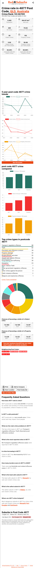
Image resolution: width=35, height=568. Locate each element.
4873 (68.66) (14, 351)
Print (6, 387)
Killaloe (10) (13, 514)
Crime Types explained (9, 279)
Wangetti (26, 478)
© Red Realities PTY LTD (8, 565)
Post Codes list (22, 390)
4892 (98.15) (5, 354)
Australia (23, 11)
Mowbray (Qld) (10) (23, 514)
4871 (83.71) (5, 351)
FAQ (17, 565)
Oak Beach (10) (6, 517)
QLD (13, 11)
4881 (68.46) (23, 351)
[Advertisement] (17, 73)
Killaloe (22, 490)
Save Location (9, 390)
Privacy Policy (24, 565)
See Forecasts (17, 162)
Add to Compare (19, 387)
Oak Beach (13, 505)
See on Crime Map (9, 393)
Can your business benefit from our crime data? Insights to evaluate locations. (17, 344)
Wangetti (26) (27, 517)
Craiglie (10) (5, 514)
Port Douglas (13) (17, 517)
